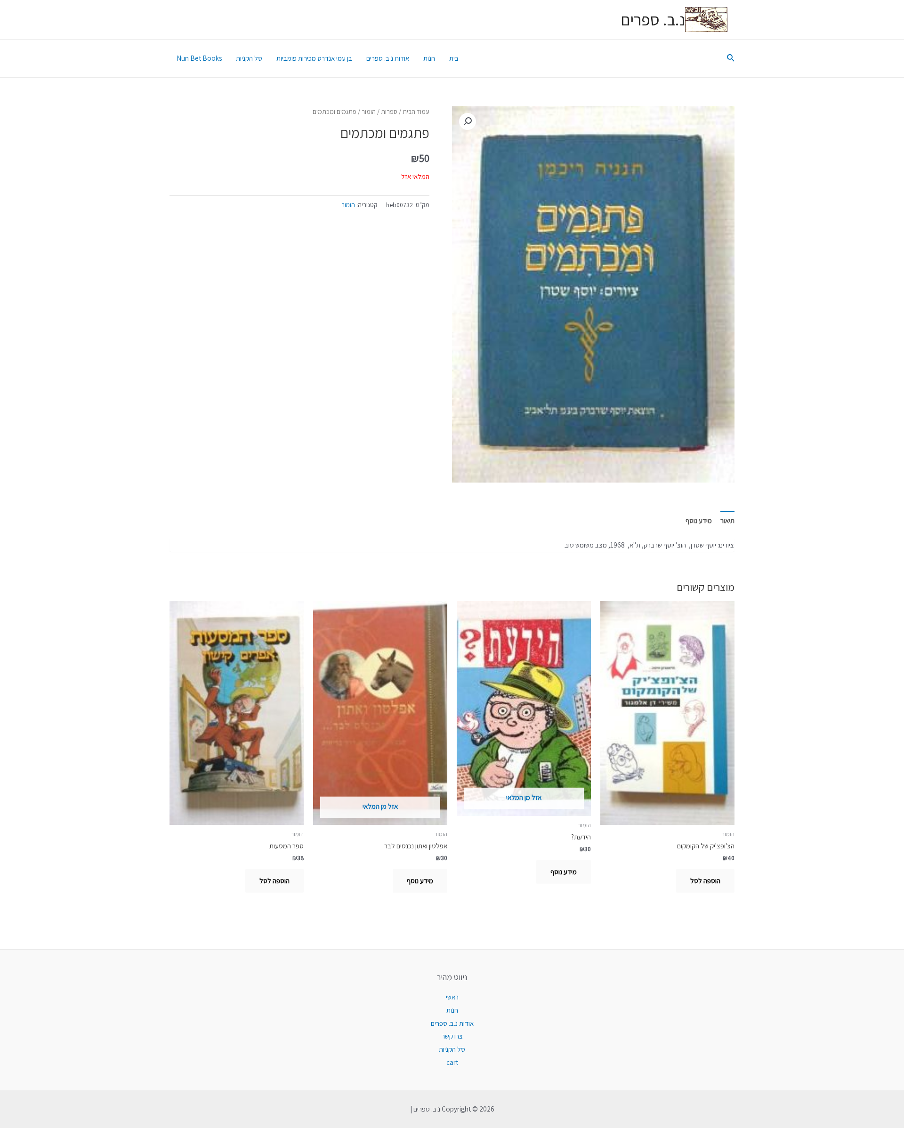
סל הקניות (249, 58)
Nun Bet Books (199, 58)
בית (454, 58)
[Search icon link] (730, 58)
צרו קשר (452, 1035)
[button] (467, 121)
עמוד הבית (416, 111)
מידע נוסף (563, 871)
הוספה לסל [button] (705, 880)
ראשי (452, 996)
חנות (429, 58)
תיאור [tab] (727, 520)
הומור (369, 111)
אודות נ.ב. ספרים (387, 58)
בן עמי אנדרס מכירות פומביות (314, 58)
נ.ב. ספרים (653, 19)
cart (452, 1062)
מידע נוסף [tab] (699, 520)
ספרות (389, 111)
